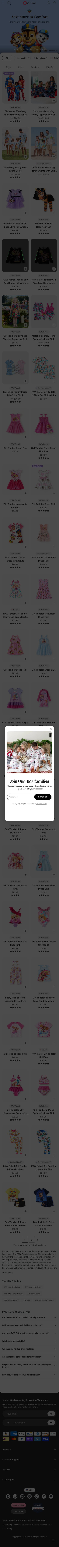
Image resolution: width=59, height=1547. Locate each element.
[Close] (51, 729)
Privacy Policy (41, 804)
